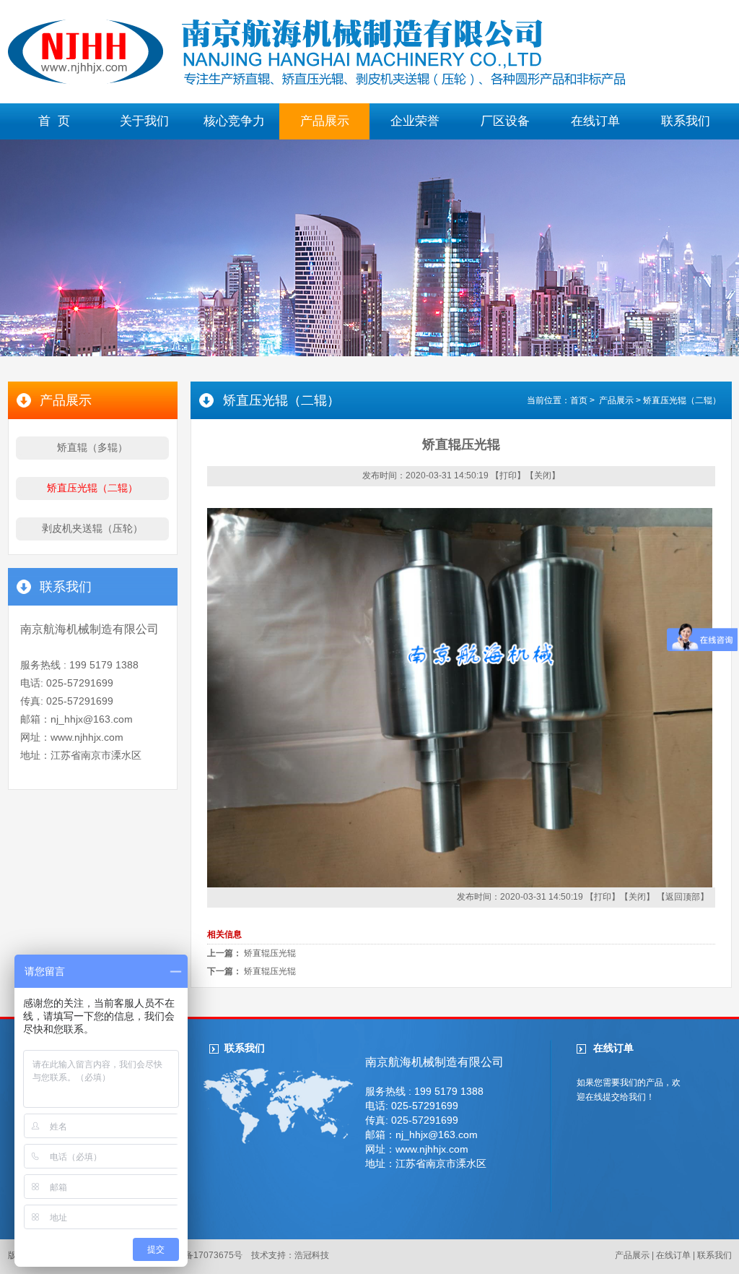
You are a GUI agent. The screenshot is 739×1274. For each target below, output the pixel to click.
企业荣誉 (415, 121)
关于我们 (144, 121)
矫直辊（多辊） (92, 447)
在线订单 (595, 121)
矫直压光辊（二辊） (92, 488)
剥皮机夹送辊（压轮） (92, 528)
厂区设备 (505, 121)
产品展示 (324, 121)
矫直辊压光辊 (270, 953)
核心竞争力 (234, 121)
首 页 (54, 121)
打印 (508, 475)
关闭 (542, 475)
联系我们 (685, 121)
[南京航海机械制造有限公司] (316, 83)
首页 (578, 400)
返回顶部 (682, 897)
